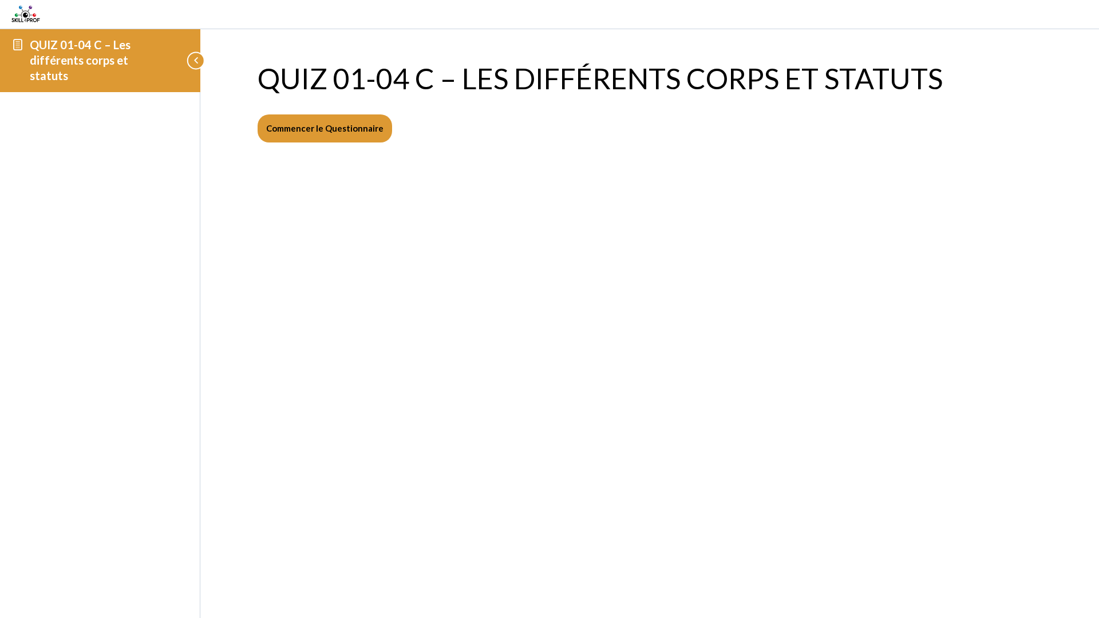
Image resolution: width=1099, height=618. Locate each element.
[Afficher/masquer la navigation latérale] (182, 60)
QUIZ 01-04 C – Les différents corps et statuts (80, 60)
